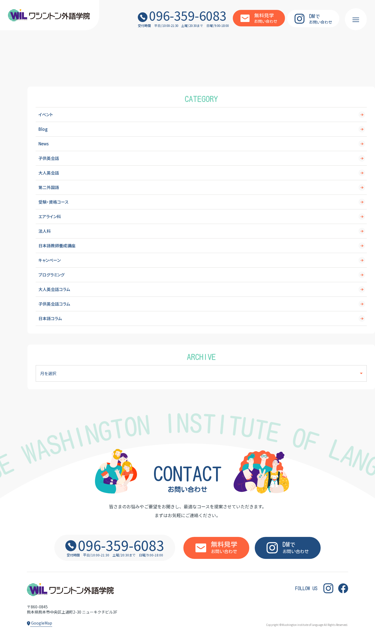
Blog (42, 129)
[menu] (356, 19)
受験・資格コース (53, 202)
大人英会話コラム (54, 289)
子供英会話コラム (54, 304)
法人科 (44, 231)
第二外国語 (48, 187)
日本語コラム (50, 318)
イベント (45, 114)
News (43, 143)
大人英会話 (48, 173)
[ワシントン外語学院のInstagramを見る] (328, 588)
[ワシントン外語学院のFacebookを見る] (343, 588)
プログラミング (51, 275)
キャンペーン (49, 260)
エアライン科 (49, 216)
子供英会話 (48, 158)
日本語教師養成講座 (56, 245)
